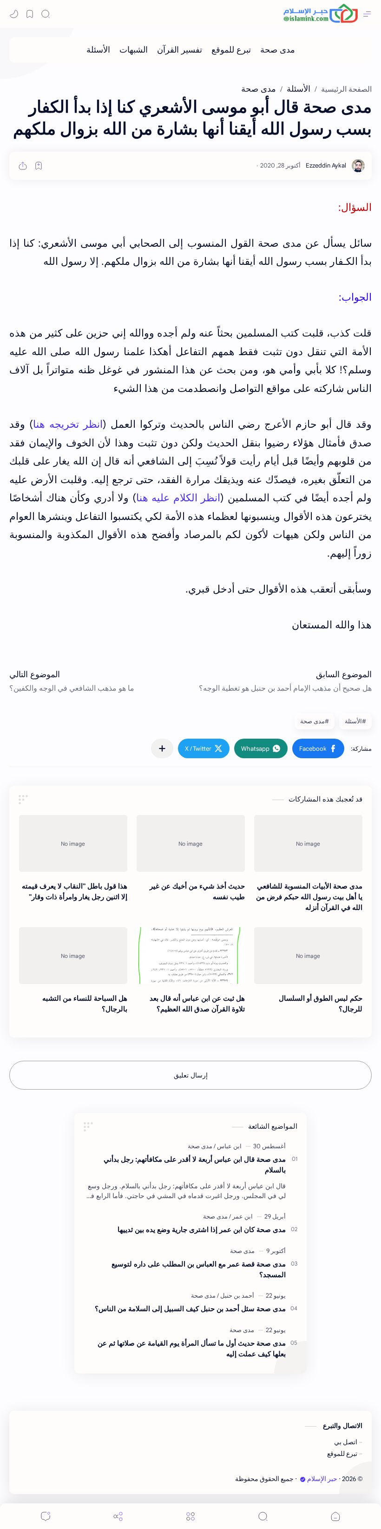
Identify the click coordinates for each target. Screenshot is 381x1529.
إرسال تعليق (191, 1075)
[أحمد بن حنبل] (235, 1295)
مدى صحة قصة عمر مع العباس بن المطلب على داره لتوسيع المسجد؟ (199, 1269)
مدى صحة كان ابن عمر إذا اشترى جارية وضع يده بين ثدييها (202, 1229)
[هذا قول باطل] (73, 843)
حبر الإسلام (322, 1479)
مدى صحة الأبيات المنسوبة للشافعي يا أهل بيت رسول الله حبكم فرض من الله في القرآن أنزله (309, 897)
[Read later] (39, 166)
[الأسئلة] (98, 50)
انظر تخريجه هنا (68, 424)
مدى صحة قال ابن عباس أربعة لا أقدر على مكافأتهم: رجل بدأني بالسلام (195, 1164)
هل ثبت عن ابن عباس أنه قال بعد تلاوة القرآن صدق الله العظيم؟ (197, 1003)
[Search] (46, 14)
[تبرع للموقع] (231, 50)
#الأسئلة (355, 721)
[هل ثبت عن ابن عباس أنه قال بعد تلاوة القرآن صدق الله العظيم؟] (191, 955)
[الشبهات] (133, 50)
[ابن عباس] (228, 1146)
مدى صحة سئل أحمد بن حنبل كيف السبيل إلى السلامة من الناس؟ (190, 1308)
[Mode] (14, 14)
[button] (318, 748)
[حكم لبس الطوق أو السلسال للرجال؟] (308, 955)
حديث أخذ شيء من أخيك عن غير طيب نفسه (197, 891)
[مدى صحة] (277, 50)
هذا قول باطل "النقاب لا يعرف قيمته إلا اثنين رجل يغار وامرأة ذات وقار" (74, 891)
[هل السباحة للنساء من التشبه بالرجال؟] (73, 955)
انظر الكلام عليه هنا (178, 498)
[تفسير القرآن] (179, 50)
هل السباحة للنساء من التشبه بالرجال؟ (84, 1003)
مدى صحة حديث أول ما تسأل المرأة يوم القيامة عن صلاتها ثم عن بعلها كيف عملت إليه (192, 1348)
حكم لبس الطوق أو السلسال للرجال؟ (320, 1003)
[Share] (118, 1516)
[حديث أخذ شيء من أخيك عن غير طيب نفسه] (191, 843)
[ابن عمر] (241, 1216)
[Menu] (190, 1516)
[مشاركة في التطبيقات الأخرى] (162, 748)
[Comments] (45, 1516)
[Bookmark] (30, 14)
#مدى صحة (314, 721)
